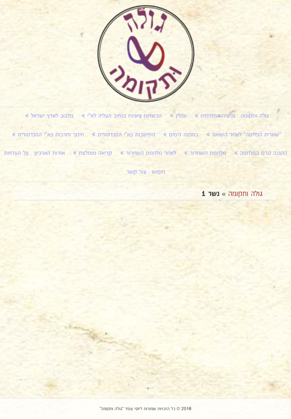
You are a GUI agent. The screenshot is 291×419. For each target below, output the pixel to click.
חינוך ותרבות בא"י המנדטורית (51, 135)
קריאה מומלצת (95, 153)
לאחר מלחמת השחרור (151, 153)
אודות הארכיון (49, 153)
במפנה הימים (183, 135)
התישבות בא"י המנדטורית (126, 135)
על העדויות (16, 153)
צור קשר (136, 172)
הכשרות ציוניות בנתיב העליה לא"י (124, 116)
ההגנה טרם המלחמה (263, 153)
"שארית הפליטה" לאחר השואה (246, 135)
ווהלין (181, 116)
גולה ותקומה (255, 116)
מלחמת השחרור (208, 153)
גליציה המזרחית (218, 116)
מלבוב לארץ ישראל (52, 116)
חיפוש (158, 172)
